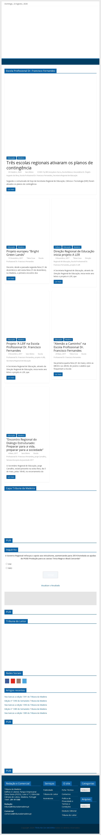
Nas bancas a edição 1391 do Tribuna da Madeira (25, 696)
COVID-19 (40, 172)
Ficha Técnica (67, 790)
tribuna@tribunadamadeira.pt (16, 806)
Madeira (21, 158)
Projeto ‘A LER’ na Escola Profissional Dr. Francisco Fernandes (23, 346)
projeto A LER (75, 265)
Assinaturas (48, 798)
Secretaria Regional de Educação (65, 175)
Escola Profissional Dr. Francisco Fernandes (36, 175)
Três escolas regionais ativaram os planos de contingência (49, 165)
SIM (9, 564)
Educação (11, 158)
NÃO (10, 568)
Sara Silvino (29, 172)
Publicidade (48, 790)
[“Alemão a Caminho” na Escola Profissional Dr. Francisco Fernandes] (74, 292)
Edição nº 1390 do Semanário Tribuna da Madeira (25, 701)
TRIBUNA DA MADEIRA (45, 827)
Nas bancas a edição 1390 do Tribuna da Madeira (25, 705)
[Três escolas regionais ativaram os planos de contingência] (50, 76)
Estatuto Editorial (69, 811)
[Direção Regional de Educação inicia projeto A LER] (74, 200)
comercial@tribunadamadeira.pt (18, 814)
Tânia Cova (31, 258)
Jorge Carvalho (40, 457)
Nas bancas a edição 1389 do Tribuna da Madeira (25, 713)
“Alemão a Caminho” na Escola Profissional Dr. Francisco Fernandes (70, 346)
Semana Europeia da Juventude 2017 (20, 460)
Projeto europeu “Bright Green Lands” (22, 253)
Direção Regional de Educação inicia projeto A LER (74, 253)
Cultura (57, 247)
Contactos (66, 794)
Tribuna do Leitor (50, 794)
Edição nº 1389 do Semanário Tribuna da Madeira (25, 709)
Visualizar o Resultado (50, 585)
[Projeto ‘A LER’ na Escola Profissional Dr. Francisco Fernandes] (26, 292)
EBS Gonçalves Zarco (53, 172)
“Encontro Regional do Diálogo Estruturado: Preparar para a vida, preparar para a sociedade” (24, 444)
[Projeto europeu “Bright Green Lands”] (26, 200)
